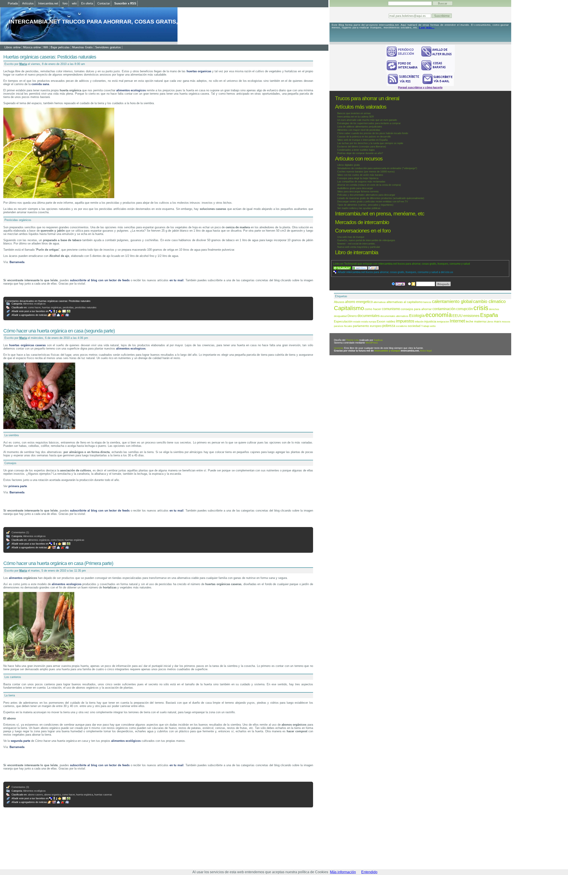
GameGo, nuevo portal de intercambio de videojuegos (366, 240)
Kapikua (378, 340)
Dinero (352, 316)
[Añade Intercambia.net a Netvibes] (360, 268)
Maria (23, 64)
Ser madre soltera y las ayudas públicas (359, 208)
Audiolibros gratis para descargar (355, 188)
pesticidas (68, 307)
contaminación (444, 309)
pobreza (388, 326)
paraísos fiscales (343, 326)
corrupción (464, 309)
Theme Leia (352, 340)
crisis (480, 307)
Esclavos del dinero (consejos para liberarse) (361, 146)
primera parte (17, 486)
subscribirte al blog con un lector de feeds (99, 280)
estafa (364, 321)
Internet (457, 320)
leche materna (476, 321)
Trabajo (425, 326)
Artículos (28, 3)
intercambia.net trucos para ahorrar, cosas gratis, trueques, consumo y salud (138, 21)
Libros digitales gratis (348, 165)
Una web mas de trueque (350, 237)
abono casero (35, 794)
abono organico (52, 794)
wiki (74, 3)
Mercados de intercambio (362, 222)
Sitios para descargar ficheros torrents (358, 191)
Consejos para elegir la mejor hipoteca (357, 178)
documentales (368, 316)
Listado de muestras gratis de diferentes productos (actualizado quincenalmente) (380, 198)
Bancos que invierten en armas (354, 113)
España (489, 315)
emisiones (471, 316)
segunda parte (20, 740)
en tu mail (177, 280)
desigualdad (340, 316)
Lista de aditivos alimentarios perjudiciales (359, 126)
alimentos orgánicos (38, 540)
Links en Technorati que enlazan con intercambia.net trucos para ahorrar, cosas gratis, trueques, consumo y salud (401, 263)
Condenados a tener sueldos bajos (356, 149)
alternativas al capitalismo (405, 302)
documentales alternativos (394, 316)
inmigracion (443, 321)
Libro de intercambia (356, 252)
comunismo (391, 309)
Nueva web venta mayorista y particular (358, 247)
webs (433, 326)
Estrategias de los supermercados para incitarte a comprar (369, 123)
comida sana (40, 84)
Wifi (45, 47)
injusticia (430, 321)
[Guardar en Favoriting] (69, 311)
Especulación (343, 321)
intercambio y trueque (387, 350)
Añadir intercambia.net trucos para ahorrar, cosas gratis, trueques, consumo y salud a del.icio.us (395, 272)
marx (497, 321)
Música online (32, 47)
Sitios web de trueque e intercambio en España (362, 140)
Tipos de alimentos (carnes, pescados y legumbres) (365, 204)
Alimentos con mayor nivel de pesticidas (358, 130)
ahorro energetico (359, 302)
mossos (506, 321)
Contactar (103, 3)
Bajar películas (60, 47)
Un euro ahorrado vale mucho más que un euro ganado (367, 120)
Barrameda (17, 262)
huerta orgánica (84, 794)
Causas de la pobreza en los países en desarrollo (364, 136)
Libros (490, 321)
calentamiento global (452, 301)
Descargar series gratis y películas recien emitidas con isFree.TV (372, 201)
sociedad (414, 326)
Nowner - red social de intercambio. (356, 243)
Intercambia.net (48, 3)
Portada (13, 3)
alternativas (379, 302)
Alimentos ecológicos (34, 303)
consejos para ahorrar (416, 309)
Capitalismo (349, 308)
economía (438, 315)
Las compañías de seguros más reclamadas (361, 181)
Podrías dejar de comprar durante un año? (360, 153)
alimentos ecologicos (131, 90)
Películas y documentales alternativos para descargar (366, 194)
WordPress (372, 342)
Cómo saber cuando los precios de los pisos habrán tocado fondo (372, 133)
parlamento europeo (367, 326)
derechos (494, 309)
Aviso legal (426, 350)
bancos (427, 302)
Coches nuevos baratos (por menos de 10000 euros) (366, 171)
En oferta (87, 3)
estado (357, 321)
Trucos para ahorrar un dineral (367, 98)
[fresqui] (59, 315)
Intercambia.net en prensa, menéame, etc (379, 214)
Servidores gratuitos (108, 47)
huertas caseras (103, 794)
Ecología (417, 315)
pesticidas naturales (86, 307)
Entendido (369, 872)
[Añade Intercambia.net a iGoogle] (373, 268)
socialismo (401, 326)
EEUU (457, 316)
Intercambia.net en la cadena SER (355, 116)
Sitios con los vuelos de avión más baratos (360, 175)
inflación (419, 321)
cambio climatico (489, 301)
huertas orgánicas (51, 307)
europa (372, 321)
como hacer (34, 307)
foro (65, 3)
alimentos (15, 578)
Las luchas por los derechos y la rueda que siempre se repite (370, 143)
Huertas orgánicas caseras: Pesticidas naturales (49, 57)
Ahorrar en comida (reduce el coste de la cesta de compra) (369, 185)
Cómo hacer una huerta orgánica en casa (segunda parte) (59, 331)
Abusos (339, 302)
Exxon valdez (386, 321)
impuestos (405, 321)
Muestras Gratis (82, 47)
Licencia (338, 348)
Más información (343, 872)
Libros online (12, 47)
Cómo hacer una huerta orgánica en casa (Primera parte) (58, 563)
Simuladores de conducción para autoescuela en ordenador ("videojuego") (377, 168)
